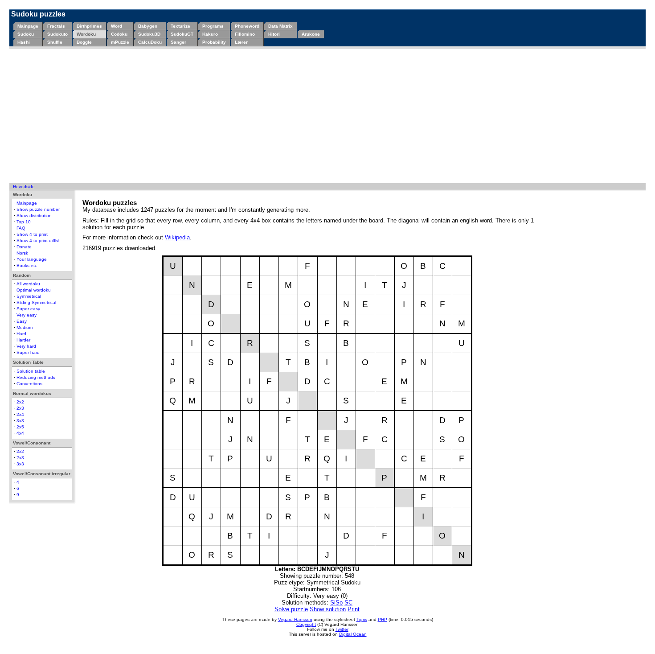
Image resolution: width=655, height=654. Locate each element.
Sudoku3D (149, 34)
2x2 (20, 401)
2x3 (20, 408)
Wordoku (86, 34)
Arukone (311, 34)
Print (354, 609)
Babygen (147, 26)
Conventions (29, 383)
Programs (213, 26)
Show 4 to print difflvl (37, 240)
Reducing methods (35, 377)
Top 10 (23, 221)
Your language (31, 259)
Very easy (26, 315)
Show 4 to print (32, 234)
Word (116, 26)
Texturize (180, 26)
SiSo (336, 602)
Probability (214, 42)
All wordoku (28, 283)
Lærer (241, 42)
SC (348, 602)
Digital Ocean (353, 634)
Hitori (274, 34)
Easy (21, 321)
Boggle (84, 42)
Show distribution (34, 215)
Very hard (26, 346)
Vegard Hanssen (295, 619)
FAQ (20, 228)
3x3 (20, 420)
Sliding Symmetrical (36, 302)
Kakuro (210, 34)
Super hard (28, 352)
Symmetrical (28, 296)
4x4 (20, 433)
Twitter (342, 629)
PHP (382, 619)
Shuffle (54, 42)
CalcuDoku (150, 42)
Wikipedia (177, 237)
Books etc (26, 265)
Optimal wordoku (33, 290)
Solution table (30, 371)
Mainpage (27, 26)
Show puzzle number (38, 209)
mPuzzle (120, 42)
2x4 (20, 414)
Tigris (361, 619)
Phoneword (247, 26)
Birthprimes (89, 26)
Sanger (178, 42)
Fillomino (245, 34)
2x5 (20, 426)
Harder (23, 339)
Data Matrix (280, 26)
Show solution (328, 609)
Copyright (306, 624)
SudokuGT (182, 34)
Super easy (28, 308)
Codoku (119, 34)
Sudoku (25, 34)
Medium (24, 327)
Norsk (22, 253)
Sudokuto (57, 34)
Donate (24, 246)
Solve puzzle (291, 609)
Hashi (23, 42)
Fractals (56, 26)
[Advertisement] (327, 115)
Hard (21, 333)
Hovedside (24, 186)
